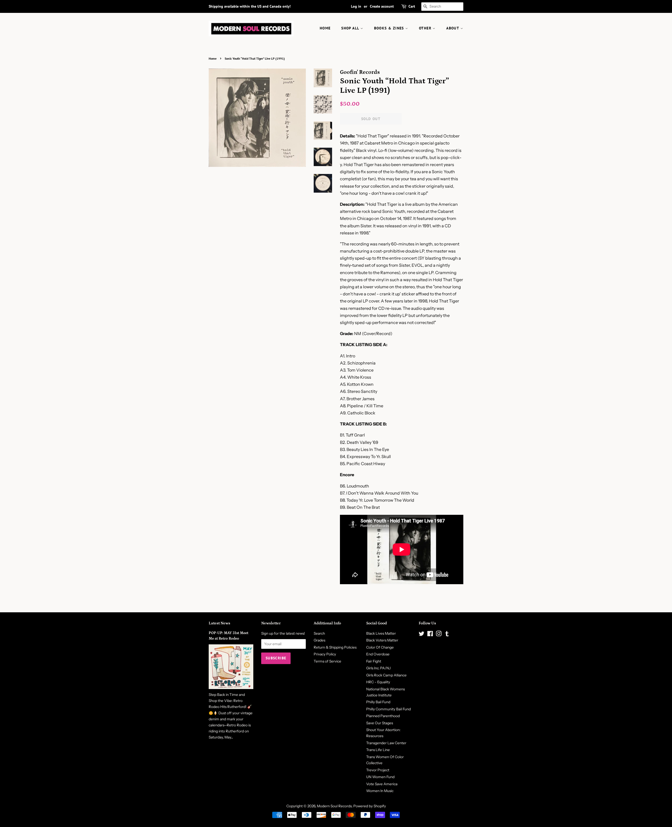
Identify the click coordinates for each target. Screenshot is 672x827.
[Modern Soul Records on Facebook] (430, 635)
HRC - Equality (378, 682)
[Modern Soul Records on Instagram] (439, 635)
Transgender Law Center (386, 743)
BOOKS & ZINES (390, 28)
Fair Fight (373, 661)
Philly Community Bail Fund (388, 709)
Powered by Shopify (369, 806)
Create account (382, 6)
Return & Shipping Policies (335, 647)
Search (319, 633)
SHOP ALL (350, 28)
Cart (411, 6)
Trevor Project (377, 770)
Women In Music (379, 791)
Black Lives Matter (381, 633)
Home (213, 58)
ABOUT (453, 28)
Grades (319, 640)
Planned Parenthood (383, 716)
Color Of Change (380, 647)
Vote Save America (381, 784)
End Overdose (378, 654)
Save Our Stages (379, 723)
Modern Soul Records (334, 806)
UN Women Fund (380, 777)
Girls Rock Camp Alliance (386, 675)
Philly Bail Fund (378, 702)
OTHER (426, 28)
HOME (325, 28)
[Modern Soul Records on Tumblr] (447, 635)
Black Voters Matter (382, 640)
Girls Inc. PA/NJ (378, 668)
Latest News (219, 623)
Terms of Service (327, 661)
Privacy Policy (325, 654)
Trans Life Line (378, 750)
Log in (356, 6)
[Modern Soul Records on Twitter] (421, 635)
